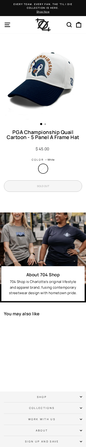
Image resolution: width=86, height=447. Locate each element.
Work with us (41, 419)
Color (43, 159)
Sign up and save (42, 441)
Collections (42, 408)
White (43, 168)
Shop (42, 397)
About (42, 430)
